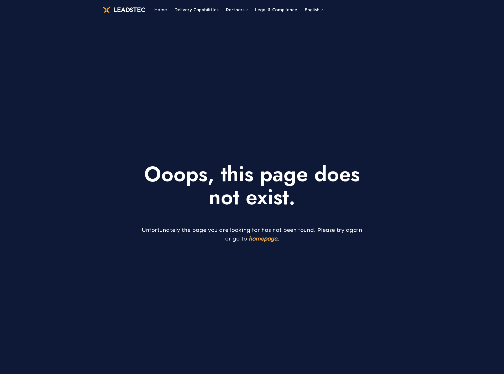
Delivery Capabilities (196, 9)
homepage (263, 238)
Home (160, 9)
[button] (247, 10)
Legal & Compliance (276, 9)
